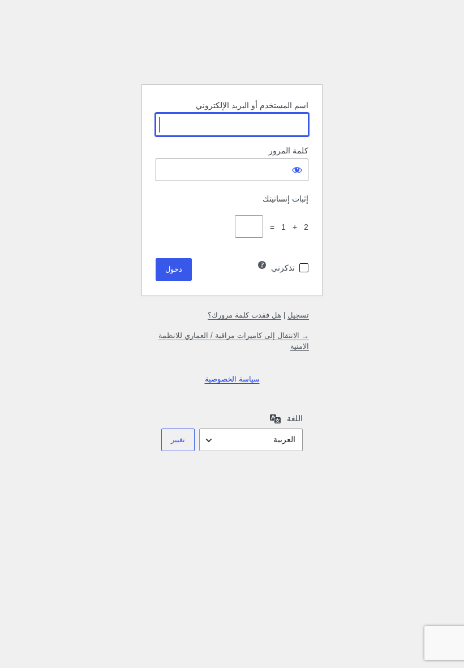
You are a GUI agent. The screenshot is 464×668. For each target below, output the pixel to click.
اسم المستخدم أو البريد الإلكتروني (252, 105)
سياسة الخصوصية (232, 379)
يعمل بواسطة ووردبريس (232, 47)
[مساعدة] (262, 265)
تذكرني (283, 267)
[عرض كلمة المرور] (297, 170)
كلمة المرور (288, 150)
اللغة (295, 418)
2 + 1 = (286, 227)
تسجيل (298, 315)
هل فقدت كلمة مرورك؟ (244, 315)
